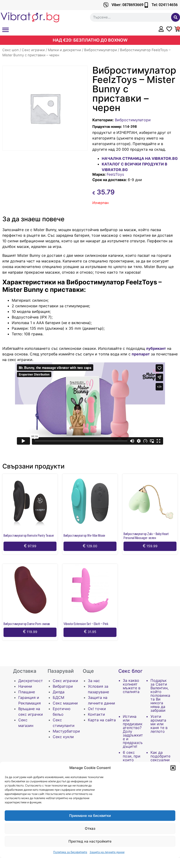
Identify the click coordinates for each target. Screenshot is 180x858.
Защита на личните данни (107, 852)
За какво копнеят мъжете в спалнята (131, 686)
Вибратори (63, 686)
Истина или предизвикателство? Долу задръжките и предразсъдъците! (133, 731)
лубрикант (155, 348)
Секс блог (130, 671)
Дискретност (30, 680)
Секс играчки (33, 50)
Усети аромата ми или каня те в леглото (159, 724)
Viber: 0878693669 (127, 5)
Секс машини (65, 703)
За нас (94, 680)
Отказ (90, 828)
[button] (173, 767)
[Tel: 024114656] (146, 5)
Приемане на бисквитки (90, 815)
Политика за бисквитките (70, 852)
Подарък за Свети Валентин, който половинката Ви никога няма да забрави (160, 695)
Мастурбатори (66, 731)
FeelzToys (115, 174)
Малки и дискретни (64, 50)
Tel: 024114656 (165, 5)
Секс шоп (10, 50)
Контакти (96, 714)
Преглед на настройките (90, 841)
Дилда (58, 692)
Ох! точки (97, 708)
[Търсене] (175, 17)
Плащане (26, 692)
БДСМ (58, 697)
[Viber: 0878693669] (106, 5)
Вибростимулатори (100, 50)
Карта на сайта (102, 720)
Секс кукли (63, 736)
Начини (25, 686)
